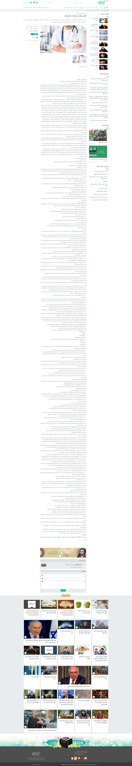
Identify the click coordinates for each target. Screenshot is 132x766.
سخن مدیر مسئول (93, 764)
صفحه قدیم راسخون (67, 7)
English (63, 764)
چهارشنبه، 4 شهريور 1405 (43, 7)
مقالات (102, 10)
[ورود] (37, 765)
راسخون (105, 7)
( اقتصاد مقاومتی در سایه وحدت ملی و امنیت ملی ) (31, 7)
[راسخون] (103, 4)
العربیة (67, 764)
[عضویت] (35, 765)
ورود (24, 3)
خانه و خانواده (96, 10)
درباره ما (83, 764)
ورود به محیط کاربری (73, 764)
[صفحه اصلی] (39, 765)
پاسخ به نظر (43, 565)
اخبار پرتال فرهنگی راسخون (79, 754)
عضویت (28, 3)
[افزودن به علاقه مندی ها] (33, 765)
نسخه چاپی (34, 37)
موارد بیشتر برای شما (31, 40)
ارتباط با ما (87, 764)
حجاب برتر (87, 10)
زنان (92, 10)
